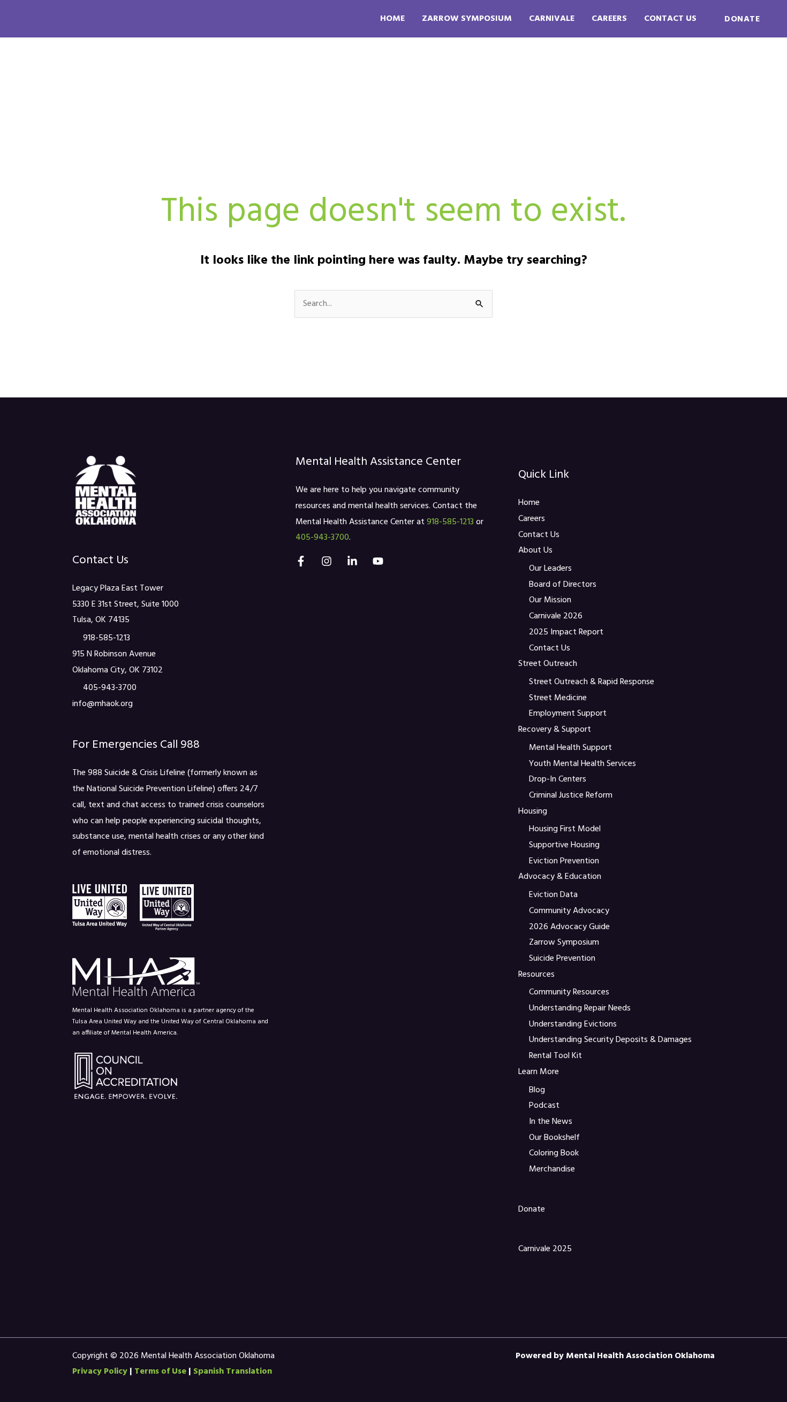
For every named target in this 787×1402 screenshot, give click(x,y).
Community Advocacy (569, 911)
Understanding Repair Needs (580, 1008)
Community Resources (569, 992)
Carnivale (551, 19)
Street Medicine (558, 698)
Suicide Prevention (562, 959)
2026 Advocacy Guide (569, 927)
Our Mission (550, 600)
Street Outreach (240, 73)
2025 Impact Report (566, 632)
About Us (154, 73)
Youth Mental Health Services (582, 764)
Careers (609, 19)
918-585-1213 (106, 638)
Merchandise (552, 1169)
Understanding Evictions (573, 1024)
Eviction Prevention (564, 861)
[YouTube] (378, 561)
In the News (550, 1122)
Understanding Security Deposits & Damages (610, 1040)
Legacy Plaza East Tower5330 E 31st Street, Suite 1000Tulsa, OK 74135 (125, 604)
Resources (646, 73)
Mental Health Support (570, 748)
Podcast (544, 1106)
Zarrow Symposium (467, 19)
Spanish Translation (232, 1371)
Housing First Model (565, 829)
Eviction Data (553, 895)
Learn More (723, 73)
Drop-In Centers (557, 779)
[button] (742, 18)
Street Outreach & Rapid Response (591, 682)
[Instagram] (326, 561)
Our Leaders (550, 569)
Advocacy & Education (542, 73)
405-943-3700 (110, 688)
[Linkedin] (352, 561)
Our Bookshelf (554, 1138)
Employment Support (568, 714)
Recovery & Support (351, 73)
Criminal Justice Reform (570, 795)
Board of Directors (562, 585)
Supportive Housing (564, 845)
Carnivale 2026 (555, 616)
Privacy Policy (99, 1371)
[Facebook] (301, 561)
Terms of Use (160, 1371)
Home (392, 19)
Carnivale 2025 (545, 1249)
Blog (537, 1090)
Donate (531, 1209)
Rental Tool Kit (555, 1056)
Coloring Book (554, 1153)
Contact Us (670, 19)
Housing (444, 73)
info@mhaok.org (102, 704)
